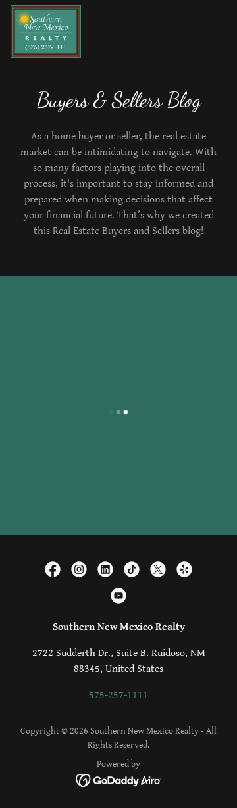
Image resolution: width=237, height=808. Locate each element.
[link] (46, 31)
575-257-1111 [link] (118, 695)
